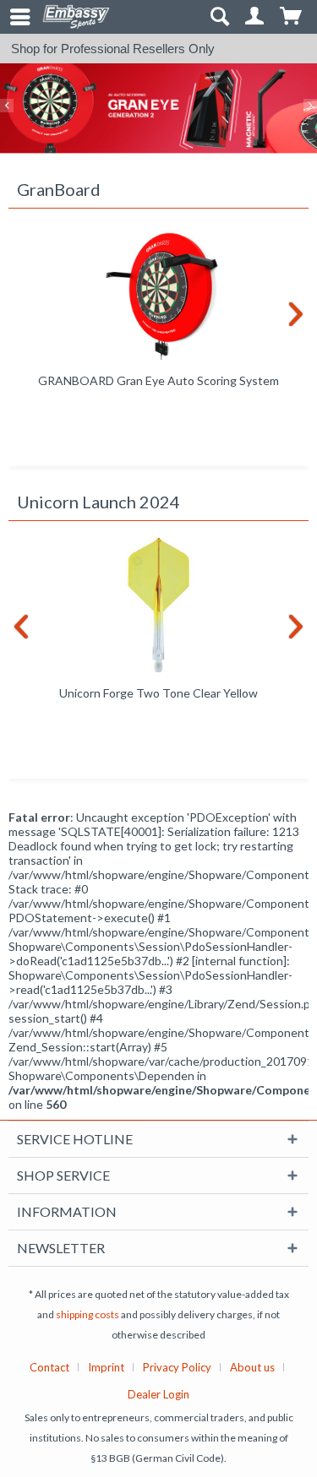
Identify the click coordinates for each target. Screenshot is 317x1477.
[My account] (255, 17)
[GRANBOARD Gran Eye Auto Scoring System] (158, 292)
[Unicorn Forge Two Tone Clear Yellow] (158, 605)
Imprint (106, 1367)
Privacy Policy (177, 1367)
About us (252, 1367)
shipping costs (87, 1314)
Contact (49, 1367)
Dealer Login (158, 1394)
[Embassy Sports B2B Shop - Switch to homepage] (76, 17)
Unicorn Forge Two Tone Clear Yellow (158, 693)
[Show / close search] (219, 17)
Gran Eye (158, 108)
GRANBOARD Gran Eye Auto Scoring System (158, 380)
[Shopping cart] (292, 17)
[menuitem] (12, 17)
